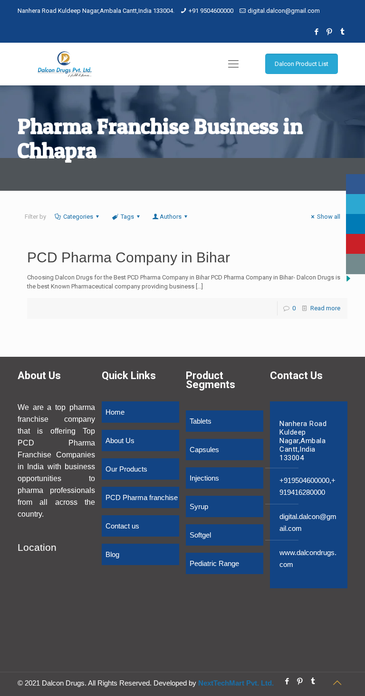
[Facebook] (317, 32)
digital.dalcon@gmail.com (284, 10)
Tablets (200, 421)
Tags (127, 216)
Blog (112, 554)
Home (115, 412)
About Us (120, 440)
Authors (171, 216)
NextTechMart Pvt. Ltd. (235, 683)
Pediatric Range (214, 563)
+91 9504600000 (211, 10)
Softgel (200, 535)
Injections (204, 478)
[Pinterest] (330, 32)
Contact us (122, 526)
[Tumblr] (342, 32)
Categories (78, 216)
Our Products (126, 469)
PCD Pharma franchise (142, 497)
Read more (325, 308)
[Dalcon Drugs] (65, 64)
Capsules (204, 449)
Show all (328, 216)
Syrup (199, 506)
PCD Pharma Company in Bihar (128, 257)
